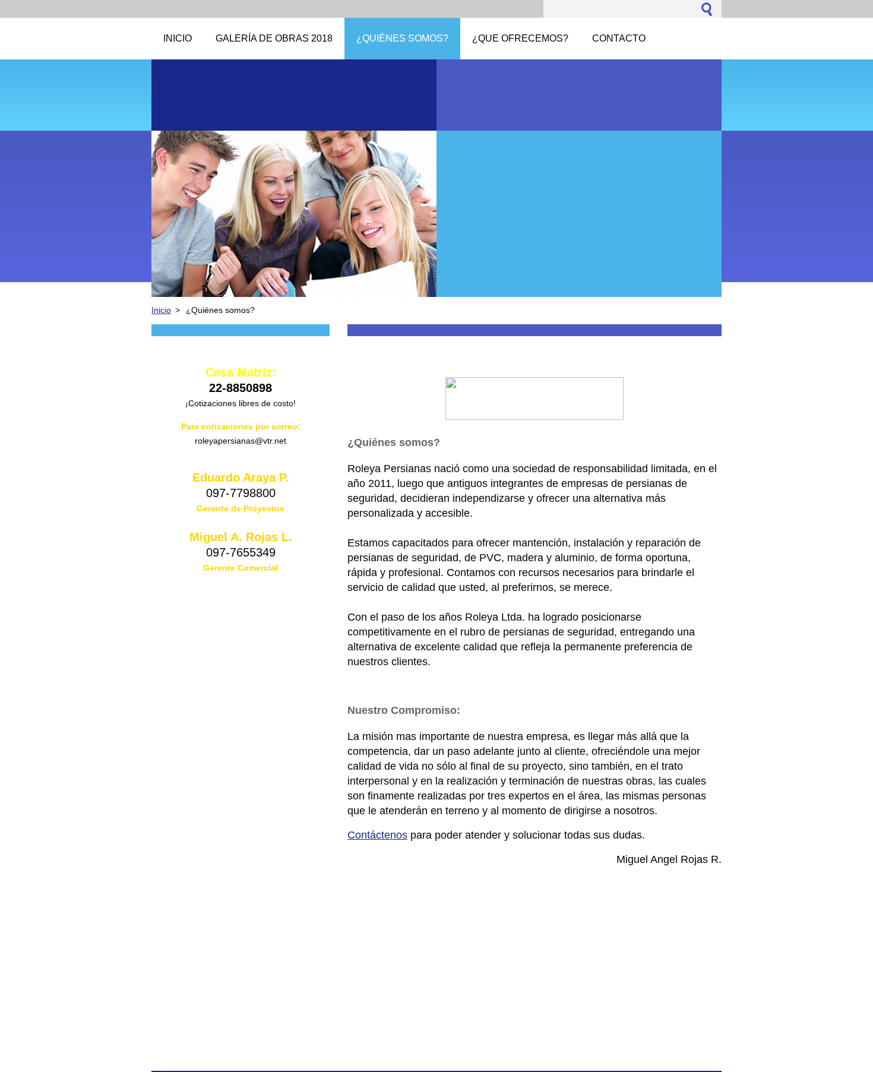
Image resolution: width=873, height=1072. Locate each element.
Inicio (161, 310)
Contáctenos (377, 835)
